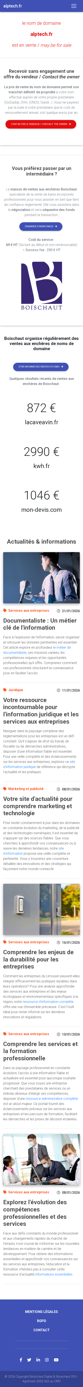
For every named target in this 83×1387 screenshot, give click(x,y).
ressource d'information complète (48, 1002)
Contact (41, 1330)
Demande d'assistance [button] (39, 226)
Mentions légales (41, 1312)
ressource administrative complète (52, 1099)
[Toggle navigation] (74, 6)
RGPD (41, 1321)
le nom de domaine (41, 23)
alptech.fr (41, 34)
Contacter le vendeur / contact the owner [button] (39, 124)
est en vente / (41, 45)
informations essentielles (53, 1274)
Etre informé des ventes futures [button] (39, 366)
